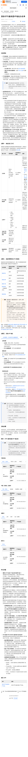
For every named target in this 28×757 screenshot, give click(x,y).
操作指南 (12, 11)
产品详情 (13, 21)
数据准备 (4, 294)
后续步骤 (18, 150)
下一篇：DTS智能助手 (22, 692)
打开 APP (24, 1)
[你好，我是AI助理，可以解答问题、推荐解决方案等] (20, 5)
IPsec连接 (20, 70)
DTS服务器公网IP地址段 (7, 329)
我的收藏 (23, 21)
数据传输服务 (6, 11)
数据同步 (4, 273)
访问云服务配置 (21, 68)
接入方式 (14, 326)
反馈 (16, 698)
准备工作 (16, 11)
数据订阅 (4, 283)
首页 (2, 11)
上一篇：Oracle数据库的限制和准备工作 (9, 692)
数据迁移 (4, 279)
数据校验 (4, 286)
